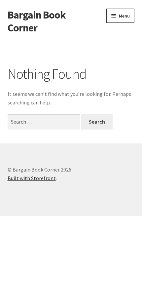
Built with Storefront (32, 178)
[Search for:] (45, 121)
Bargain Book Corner (37, 21)
